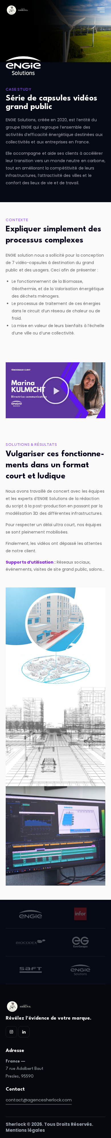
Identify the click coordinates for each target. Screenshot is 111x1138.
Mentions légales (25, 1130)
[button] (55, 390)
